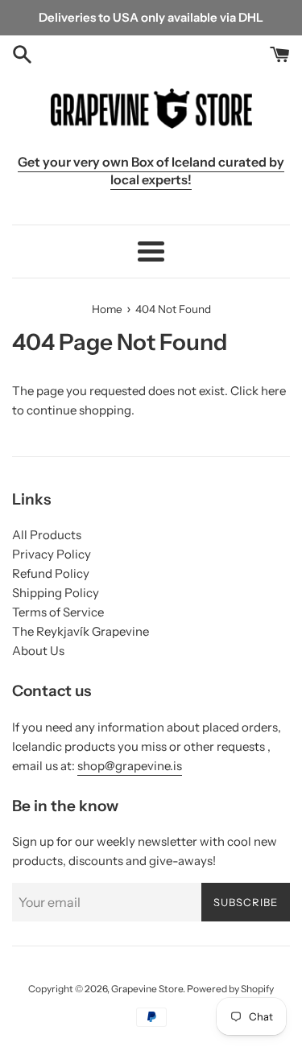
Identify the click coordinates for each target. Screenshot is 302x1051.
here (273, 390)
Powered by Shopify (230, 989)
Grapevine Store (147, 989)
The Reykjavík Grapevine (80, 631)
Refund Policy (50, 573)
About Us (38, 650)
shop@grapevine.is (129, 765)
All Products (46, 534)
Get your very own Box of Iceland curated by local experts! (151, 171)
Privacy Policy (51, 554)
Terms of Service (58, 612)
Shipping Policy (55, 592)
